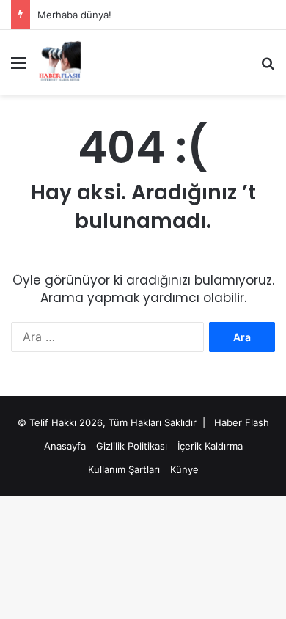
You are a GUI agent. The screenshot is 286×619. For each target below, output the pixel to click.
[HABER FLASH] (59, 62)
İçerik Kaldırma (210, 446)
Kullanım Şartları (124, 469)
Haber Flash (241, 422)
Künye (184, 469)
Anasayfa (65, 446)
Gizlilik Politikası (131, 446)
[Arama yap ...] (267, 67)
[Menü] (18, 67)
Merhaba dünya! (74, 15)
